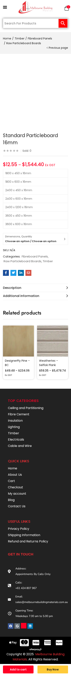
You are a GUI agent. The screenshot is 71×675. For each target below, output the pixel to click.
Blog (11, 500)
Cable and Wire (20, 446)
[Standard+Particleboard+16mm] (13, 273)
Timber (19, 38)
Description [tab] (12, 288)
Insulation (15, 420)
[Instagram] (23, 625)
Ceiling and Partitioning (25, 408)
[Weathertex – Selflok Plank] (52, 341)
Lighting (14, 427)
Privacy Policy (18, 528)
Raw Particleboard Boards (23, 43)
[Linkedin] (30, 626)
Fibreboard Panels (40, 38)
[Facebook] (10, 626)
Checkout (15, 487)
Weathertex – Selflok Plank (48, 363)
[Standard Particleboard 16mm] (6, 273)
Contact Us (16, 506)
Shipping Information (24, 535)
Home (7, 38)
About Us (15, 474)
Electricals (16, 439)
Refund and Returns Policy (28, 541)
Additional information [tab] (21, 296)
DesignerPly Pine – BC (17, 363)
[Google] (17, 626)
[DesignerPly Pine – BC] (18, 341)
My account (17, 493)
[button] (66, 9)
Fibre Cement (18, 414)
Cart (11, 481)
